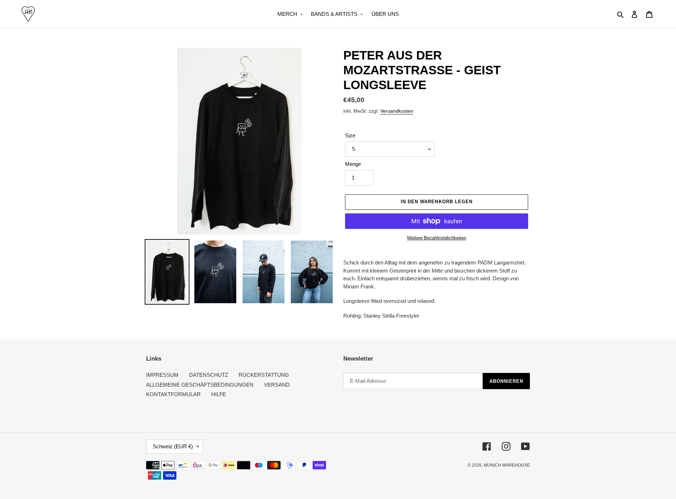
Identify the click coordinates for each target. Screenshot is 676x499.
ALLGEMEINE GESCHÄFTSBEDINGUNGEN (200, 385)
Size (350, 135)
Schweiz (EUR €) (173, 446)
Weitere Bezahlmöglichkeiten (436, 238)
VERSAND (277, 385)
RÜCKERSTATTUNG (264, 375)
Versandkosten (396, 111)
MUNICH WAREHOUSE (507, 465)
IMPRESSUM (162, 375)
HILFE (218, 394)
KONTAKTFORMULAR (173, 394)
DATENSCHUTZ (208, 375)
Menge (353, 164)
